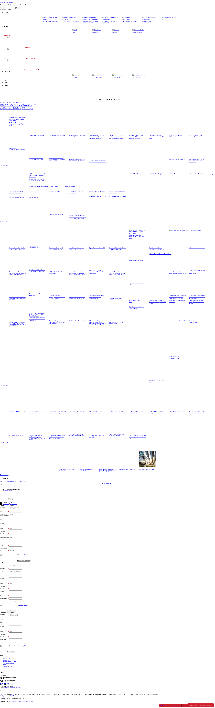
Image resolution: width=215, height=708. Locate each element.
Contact (5, 664)
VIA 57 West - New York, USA (16, 544)
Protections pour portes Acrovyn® (70, 21)
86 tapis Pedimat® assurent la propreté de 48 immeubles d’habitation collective (136, 137)
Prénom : (4, 523)
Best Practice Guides (97, 77)
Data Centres (95, 32)
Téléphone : (4, 586)
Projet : (4, 511)
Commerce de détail (137, 32)
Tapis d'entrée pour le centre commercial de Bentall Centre (36, 158)
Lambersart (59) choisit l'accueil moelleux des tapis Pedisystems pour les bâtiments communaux (116, 137)
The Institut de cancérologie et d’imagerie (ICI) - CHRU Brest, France (16, 124)
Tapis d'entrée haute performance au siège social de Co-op (17, 149)
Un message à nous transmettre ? (4, 515)
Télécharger (11, 499)
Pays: (4, 550)
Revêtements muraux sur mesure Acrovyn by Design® (90, 22)
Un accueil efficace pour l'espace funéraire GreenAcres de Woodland (97, 161)
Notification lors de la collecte (170, 706)
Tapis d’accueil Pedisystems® (129, 21)
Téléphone (4, 531)
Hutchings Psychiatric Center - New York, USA (136, 412)
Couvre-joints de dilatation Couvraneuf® (108, 22)
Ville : (4, 545)
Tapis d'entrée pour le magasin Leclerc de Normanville (196, 136)
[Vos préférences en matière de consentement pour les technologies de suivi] (200, 705)
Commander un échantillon (23, 560)
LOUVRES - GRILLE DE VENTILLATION (12, 107)
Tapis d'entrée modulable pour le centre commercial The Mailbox (77, 160)
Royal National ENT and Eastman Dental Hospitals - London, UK (37, 270)
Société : (4, 533)
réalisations (6, 660)
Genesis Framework (16, 701)
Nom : (4, 526)
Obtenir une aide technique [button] (7, 612)
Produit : (4, 507)
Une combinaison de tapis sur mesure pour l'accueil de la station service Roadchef (57, 159)
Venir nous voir (4, 683)
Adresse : (4, 541)
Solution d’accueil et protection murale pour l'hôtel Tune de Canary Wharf (196, 161)
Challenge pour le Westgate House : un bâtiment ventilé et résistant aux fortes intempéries (57, 546)
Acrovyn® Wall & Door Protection (50, 21)
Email (4, 528)
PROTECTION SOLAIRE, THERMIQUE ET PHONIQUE (16, 109)
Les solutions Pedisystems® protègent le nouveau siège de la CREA (156, 137)
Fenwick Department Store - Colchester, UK (176, 136)
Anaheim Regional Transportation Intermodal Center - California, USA (197, 413)
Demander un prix (11, 611)
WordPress (25, 701)
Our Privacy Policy (7, 490)
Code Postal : (4, 548)
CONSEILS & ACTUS (9, 661)
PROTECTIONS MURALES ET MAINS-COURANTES (16, 106)
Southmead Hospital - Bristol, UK (177, 159)
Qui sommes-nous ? (8, 663)
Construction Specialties (6, 2)
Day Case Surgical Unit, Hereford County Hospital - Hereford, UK (17, 248)
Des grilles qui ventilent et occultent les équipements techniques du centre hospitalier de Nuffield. (37, 546)
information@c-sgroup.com (12, 687)
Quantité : (4, 568)
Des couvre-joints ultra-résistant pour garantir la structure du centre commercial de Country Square (77, 217)
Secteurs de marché (117, 77)
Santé (73, 32)
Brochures (74, 77)
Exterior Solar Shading (167, 20)
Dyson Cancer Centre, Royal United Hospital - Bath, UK (16, 192)
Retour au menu (4, 165)
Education (114, 32)
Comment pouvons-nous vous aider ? (4, 616)
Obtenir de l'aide (11, 651)
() (12, 490)
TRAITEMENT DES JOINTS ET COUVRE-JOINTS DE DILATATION (20, 104)
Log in (31, 701)
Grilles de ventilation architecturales (147, 22)
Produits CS (6, 658)
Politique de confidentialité (7, 695)
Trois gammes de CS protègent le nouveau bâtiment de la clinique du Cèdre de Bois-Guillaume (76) (17, 273)
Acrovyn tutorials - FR (137, 77)
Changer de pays (7, 666)
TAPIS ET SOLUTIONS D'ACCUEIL (10, 103)
